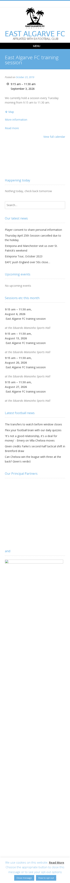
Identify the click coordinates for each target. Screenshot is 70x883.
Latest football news (20, 413)
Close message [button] (24, 877)
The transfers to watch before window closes (33, 424)
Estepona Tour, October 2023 (23, 256)
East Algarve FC (35, 33)
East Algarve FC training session (26, 318)
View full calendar (54, 136)
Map (9, 112)
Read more (12, 128)
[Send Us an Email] (30, 3)
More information (16, 119)
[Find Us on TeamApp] (39, 3)
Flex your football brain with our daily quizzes (33, 430)
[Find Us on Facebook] (35, 3)
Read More (56, 862)
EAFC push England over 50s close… (27, 262)
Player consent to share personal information (33, 230)
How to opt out (46, 877)
